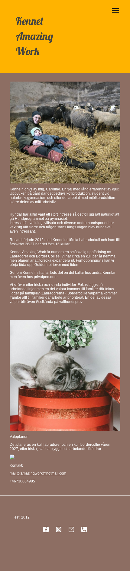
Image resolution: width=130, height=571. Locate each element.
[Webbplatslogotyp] (35, 64)
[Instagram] (58, 529)
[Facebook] (46, 529)
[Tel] (84, 529)
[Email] (71, 529)
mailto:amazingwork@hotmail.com (38, 473)
